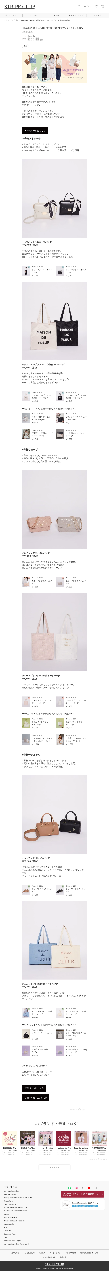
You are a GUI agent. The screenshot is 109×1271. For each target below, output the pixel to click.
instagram (76, 1188)
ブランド (97, 15)
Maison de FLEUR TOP (36, 1097)
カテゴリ (33, 15)
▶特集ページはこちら (35, 130)
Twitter (82, 1188)
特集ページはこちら (34, 1088)
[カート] (102, 6)
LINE (69, 1188)
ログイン (87, 6)
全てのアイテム (11, 15)
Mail (95, 1188)
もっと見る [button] (54, 1167)
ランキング (54, 15)
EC (25, 46)
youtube (89, 1188)
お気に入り (96, 6)
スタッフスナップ (75, 15)
